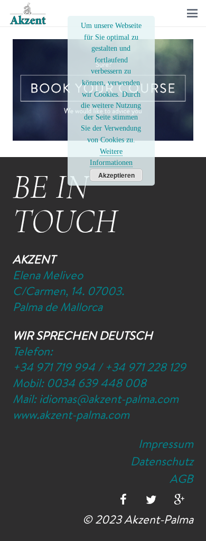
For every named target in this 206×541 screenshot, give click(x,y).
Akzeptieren (116, 175)
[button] (192, 13)
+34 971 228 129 (145, 367)
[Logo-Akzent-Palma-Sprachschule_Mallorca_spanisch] (28, 13)
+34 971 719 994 (54, 367)
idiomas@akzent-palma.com (109, 399)
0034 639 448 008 (96, 383)
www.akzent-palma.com (71, 415)
